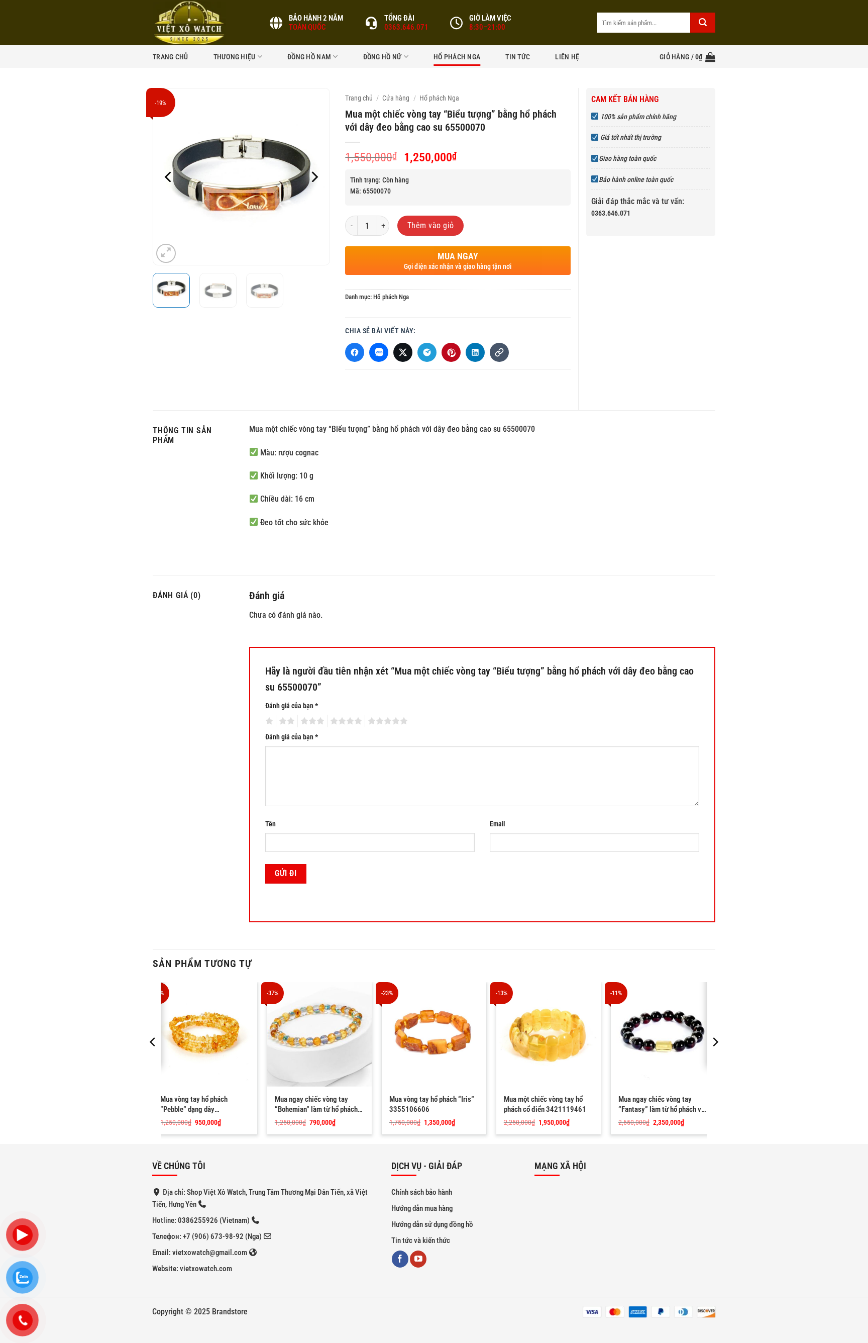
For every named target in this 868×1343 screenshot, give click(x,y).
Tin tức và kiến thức (420, 1240)
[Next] (314, 177)
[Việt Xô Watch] (203, 22)
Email (497, 824)
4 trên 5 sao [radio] (344, 721)
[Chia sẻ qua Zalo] (378, 352)
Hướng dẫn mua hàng (422, 1208)
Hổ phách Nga (456, 57)
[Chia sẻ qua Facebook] (354, 352)
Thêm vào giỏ (430, 225)
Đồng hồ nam (309, 57)
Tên (270, 824)
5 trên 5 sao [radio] (386, 721)
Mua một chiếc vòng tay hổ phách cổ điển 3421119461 (545, 1104)
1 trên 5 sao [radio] (268, 721)
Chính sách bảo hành (421, 1192)
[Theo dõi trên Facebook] (400, 1259)
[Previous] (169, 177)
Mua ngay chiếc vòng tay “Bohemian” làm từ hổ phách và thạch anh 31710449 (316, 1104)
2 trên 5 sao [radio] (285, 721)
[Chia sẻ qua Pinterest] (451, 352)
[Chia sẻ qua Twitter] (402, 352)
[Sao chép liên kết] (499, 352)
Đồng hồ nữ (382, 57)
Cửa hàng (395, 98)
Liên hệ (567, 57)
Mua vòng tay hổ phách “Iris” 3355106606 (431, 1104)
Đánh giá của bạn (291, 706)
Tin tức (517, 57)
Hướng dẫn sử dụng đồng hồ (432, 1224)
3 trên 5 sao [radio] (310, 721)
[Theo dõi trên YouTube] (418, 1259)
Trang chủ (170, 57)
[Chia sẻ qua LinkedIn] (475, 352)
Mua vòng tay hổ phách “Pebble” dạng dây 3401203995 (194, 1104)
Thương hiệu (234, 57)
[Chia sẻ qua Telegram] (427, 352)
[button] (687, 57)
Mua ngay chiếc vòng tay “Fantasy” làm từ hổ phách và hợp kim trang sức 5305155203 (661, 1104)
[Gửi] (702, 23)
